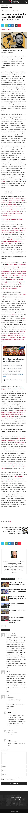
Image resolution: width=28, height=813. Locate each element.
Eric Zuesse (5, 21)
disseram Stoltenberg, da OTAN (16, 200)
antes (20, 294)
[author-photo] (14, 557)
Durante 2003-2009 (9, 314)
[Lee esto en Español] (6, 29)
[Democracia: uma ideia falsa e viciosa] (5, 611)
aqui (10, 521)
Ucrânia (10, 7)
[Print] (16, 25)
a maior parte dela (12, 390)
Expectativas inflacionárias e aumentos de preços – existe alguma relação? (17, 598)
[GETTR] (7, 799)
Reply (7, 667)
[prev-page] (2, 626)
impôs (11, 209)
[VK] (12, 25)
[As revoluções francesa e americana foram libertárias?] (5, 584)
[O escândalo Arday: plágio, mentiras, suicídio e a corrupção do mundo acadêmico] (5, 618)
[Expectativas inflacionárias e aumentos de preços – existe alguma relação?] (5, 598)
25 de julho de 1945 (19, 442)
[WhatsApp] (6, 25)
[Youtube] (14, 803)
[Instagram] (11, 799)
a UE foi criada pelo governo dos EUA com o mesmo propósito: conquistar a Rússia (12, 478)
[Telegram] (9, 25)
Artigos (6, 5)
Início (2, 5)
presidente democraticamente (9, 206)
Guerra (6, 7)
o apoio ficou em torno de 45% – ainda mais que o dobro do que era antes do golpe (13, 339)
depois (24, 294)
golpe (4, 296)
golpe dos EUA (12, 204)
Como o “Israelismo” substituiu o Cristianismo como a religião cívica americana (17, 591)
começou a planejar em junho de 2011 (10, 268)
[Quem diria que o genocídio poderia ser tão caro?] (5, 605)
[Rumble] (15, 799)
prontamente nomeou (7, 271)
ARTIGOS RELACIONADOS (8, 579)
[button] (2, 2)
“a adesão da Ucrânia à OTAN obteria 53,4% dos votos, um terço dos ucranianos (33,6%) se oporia (13, 333)
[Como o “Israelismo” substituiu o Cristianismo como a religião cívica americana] (5, 591)
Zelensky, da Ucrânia (6, 202)
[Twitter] (2, 25)
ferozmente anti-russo (17, 208)
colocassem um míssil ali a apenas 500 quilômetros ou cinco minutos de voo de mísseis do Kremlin (13, 230)
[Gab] (4, 799)
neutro (23, 206)
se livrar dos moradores (13, 211)
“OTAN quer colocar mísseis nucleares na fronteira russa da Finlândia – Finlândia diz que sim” (13, 241)
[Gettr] (19, 25)
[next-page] (5, 626)
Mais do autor (19, 579)
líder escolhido (7, 208)
